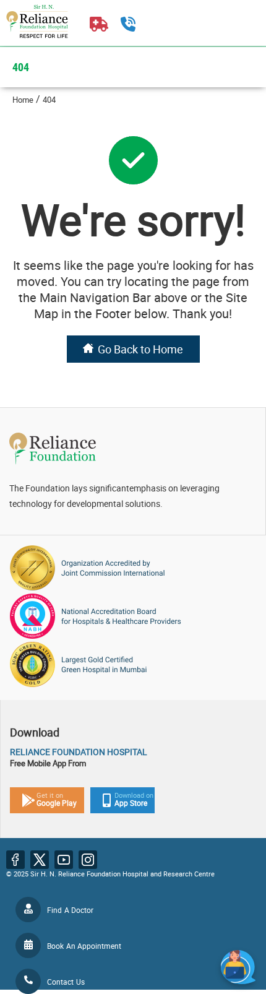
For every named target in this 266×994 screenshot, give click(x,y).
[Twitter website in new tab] (39, 859)
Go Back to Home (140, 349)
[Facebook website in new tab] (15, 859)
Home (22, 99)
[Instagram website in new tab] (88, 859)
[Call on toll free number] (128, 28)
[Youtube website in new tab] (63, 859)
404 (49, 99)
